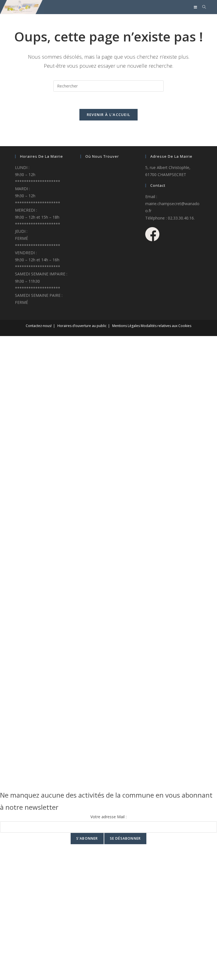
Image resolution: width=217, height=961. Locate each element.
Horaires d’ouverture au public (82, 325)
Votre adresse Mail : (108, 816)
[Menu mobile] (196, 7)
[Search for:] (202, 7)
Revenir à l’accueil (109, 114)
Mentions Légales (126, 325)
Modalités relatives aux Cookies (166, 325)
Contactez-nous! (39, 325)
